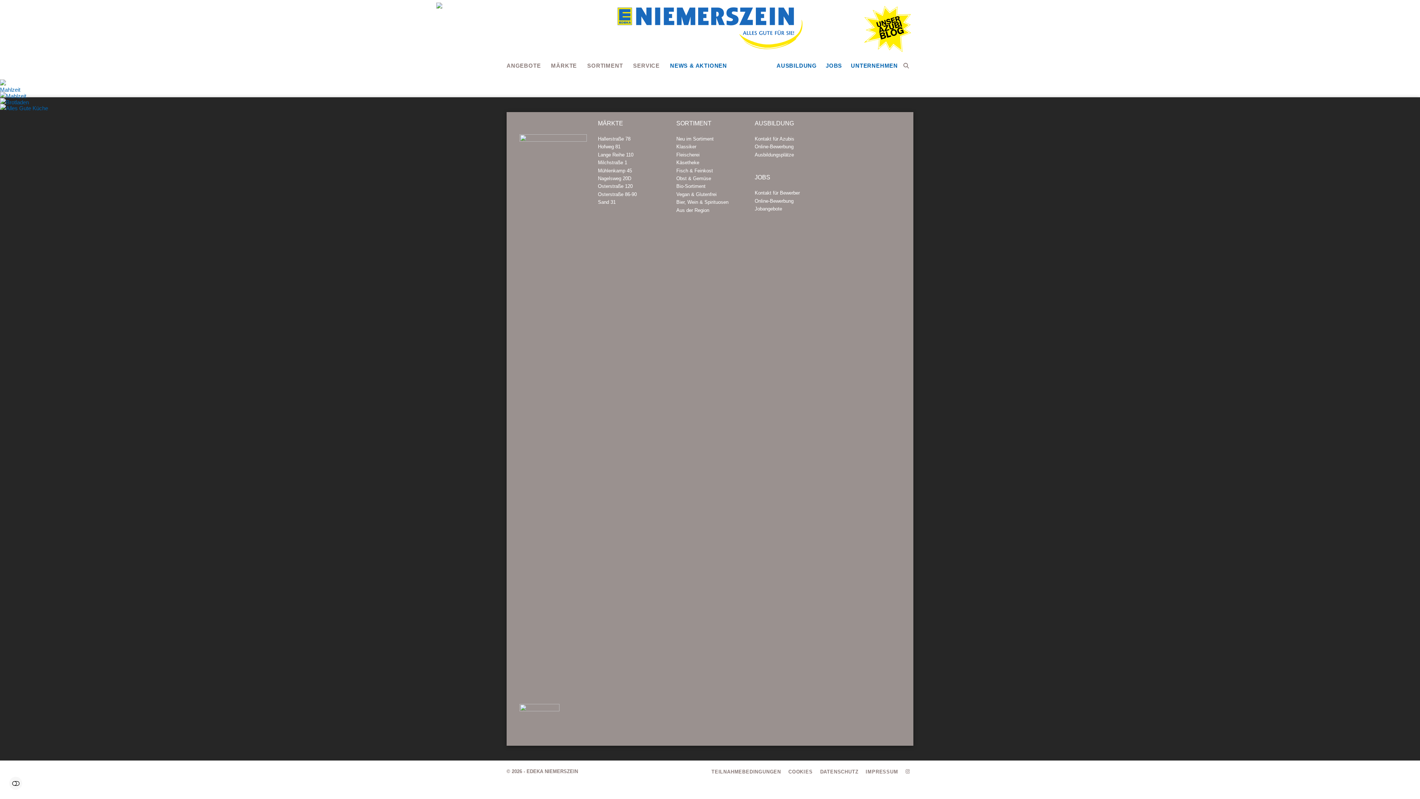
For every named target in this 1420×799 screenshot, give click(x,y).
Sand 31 (607, 202)
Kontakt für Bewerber (777, 193)
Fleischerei (688, 155)
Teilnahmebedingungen (746, 772)
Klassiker (686, 146)
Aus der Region (692, 210)
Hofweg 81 (609, 146)
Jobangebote (768, 209)
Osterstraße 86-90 (617, 194)
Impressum (882, 772)
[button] (906, 66)
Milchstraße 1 (612, 162)
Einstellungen (15, 783)
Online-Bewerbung (774, 146)
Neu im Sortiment (695, 139)
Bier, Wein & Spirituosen (702, 202)
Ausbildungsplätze (774, 155)
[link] (1399, 383)
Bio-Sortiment (691, 186)
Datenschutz (839, 772)
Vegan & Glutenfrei (696, 194)
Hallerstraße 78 (614, 139)
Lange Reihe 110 (615, 155)
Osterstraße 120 (615, 186)
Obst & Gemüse (693, 178)
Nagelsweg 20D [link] (614, 178)
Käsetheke (687, 162)
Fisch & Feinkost (694, 170)
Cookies (800, 772)
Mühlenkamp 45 (615, 170)
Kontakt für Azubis (774, 139)
